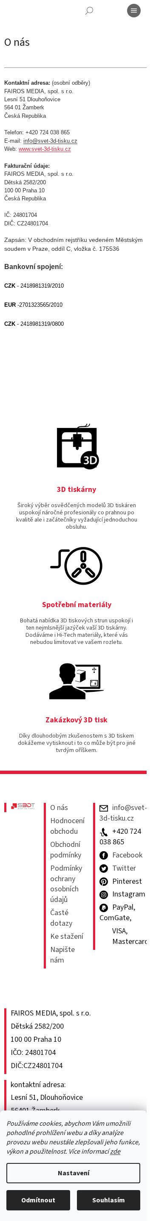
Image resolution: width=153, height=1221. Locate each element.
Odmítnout (38, 1200)
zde (115, 1151)
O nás (59, 808)
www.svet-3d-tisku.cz (45, 149)
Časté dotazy (61, 918)
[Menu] (133, 10)
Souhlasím (108, 1200)
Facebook (127, 855)
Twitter (124, 868)
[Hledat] (89, 10)
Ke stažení (66, 937)
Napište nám (62, 955)
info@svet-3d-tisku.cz (50, 141)
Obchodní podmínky (65, 850)
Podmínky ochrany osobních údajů (66, 884)
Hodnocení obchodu (67, 826)
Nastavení (73, 1173)
